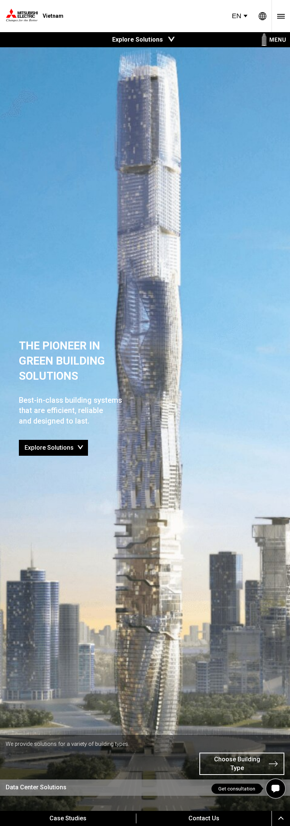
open (171, 39)
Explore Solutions (56, 445)
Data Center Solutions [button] (36, 787)
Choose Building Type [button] (237, 764)
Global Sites (262, 16)
